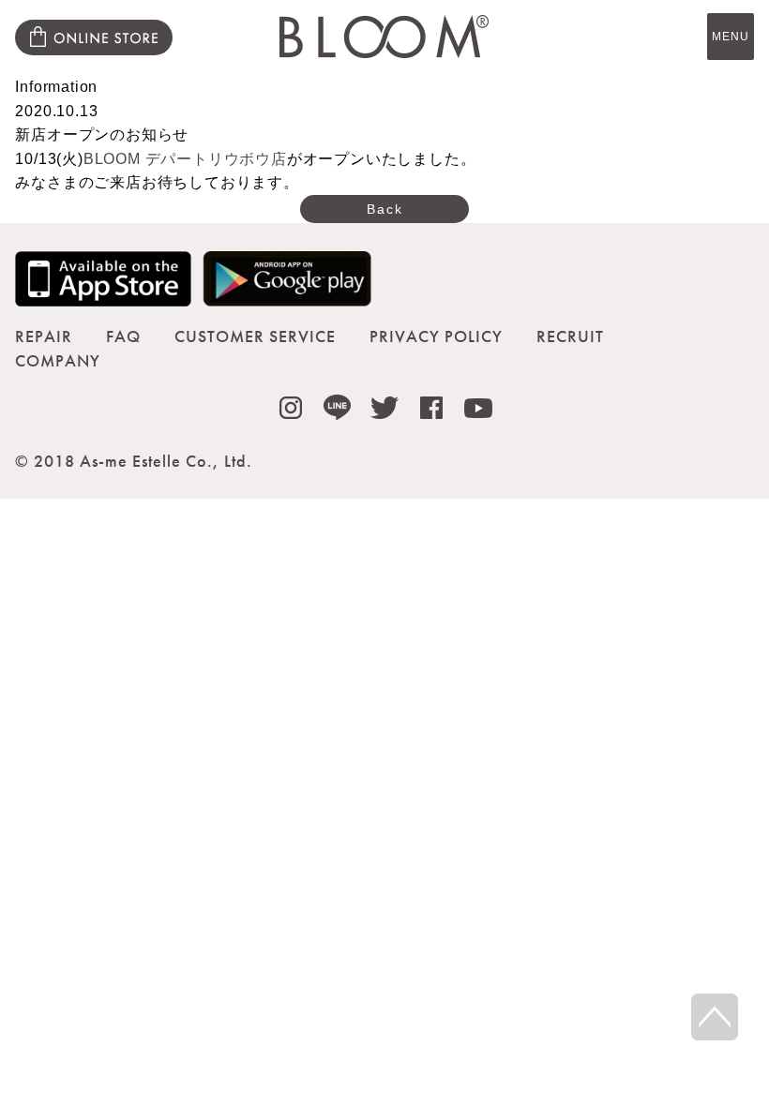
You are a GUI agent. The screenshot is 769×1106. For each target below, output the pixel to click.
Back (385, 209)
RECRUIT (570, 336)
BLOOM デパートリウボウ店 (185, 159)
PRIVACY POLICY (436, 336)
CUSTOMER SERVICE (255, 336)
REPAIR (43, 336)
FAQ (123, 336)
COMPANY (57, 360)
